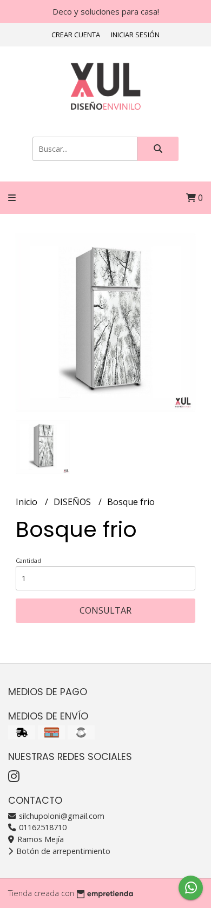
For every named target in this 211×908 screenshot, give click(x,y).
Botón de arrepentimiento (62, 851)
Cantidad (28, 560)
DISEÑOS (73, 502)
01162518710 (42, 827)
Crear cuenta (75, 34)
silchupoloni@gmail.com (60, 816)
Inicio (27, 502)
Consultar (105, 610)
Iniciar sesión (135, 34)
